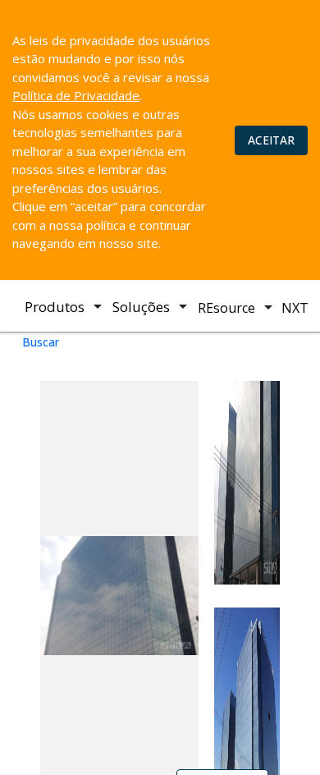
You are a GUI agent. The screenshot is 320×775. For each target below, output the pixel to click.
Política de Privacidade (75, 95)
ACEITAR (271, 140)
